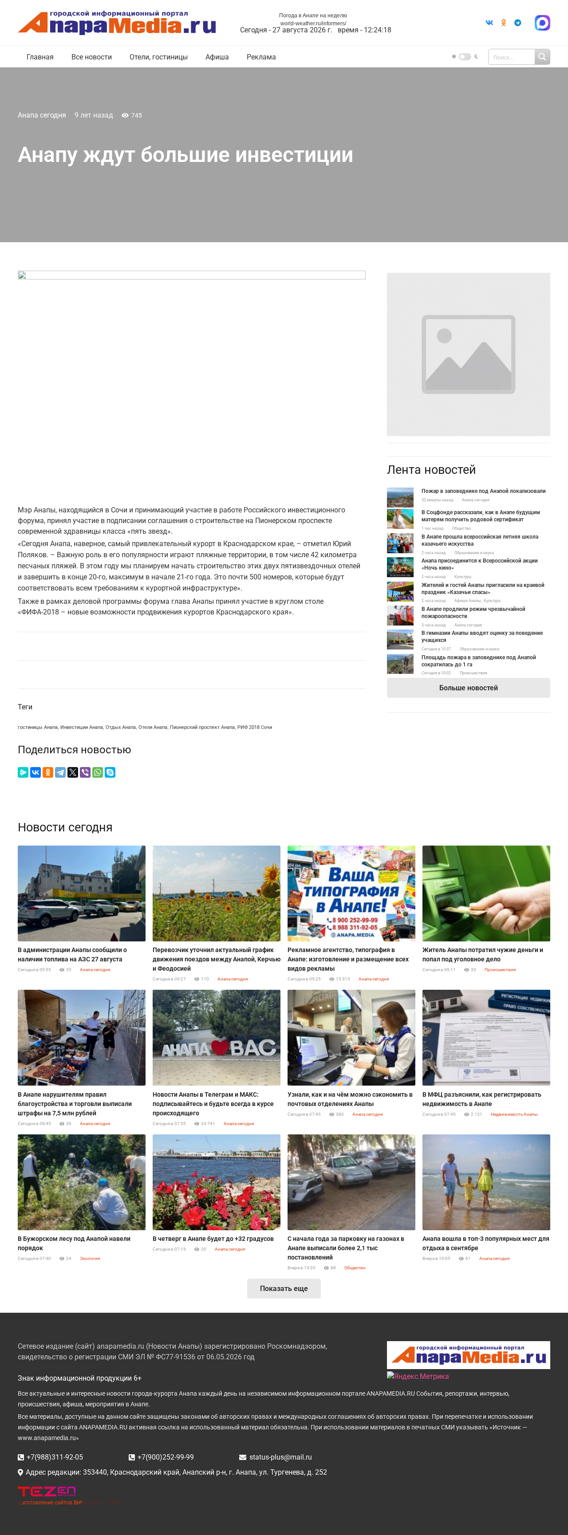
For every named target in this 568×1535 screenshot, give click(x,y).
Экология (90, 1258)
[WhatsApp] (97, 772)
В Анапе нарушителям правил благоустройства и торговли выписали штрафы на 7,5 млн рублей (75, 1104)
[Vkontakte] (489, 23)
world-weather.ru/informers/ (313, 23)
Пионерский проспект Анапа (202, 727)
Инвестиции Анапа (81, 727)
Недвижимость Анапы (514, 1114)
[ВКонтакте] (35, 772)
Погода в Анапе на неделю (313, 15)
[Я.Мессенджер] (23, 772)
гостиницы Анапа (38, 727)
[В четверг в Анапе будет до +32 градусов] (216, 1182)
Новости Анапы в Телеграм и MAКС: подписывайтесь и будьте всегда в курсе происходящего (213, 1104)
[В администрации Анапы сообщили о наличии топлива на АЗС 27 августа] (82, 893)
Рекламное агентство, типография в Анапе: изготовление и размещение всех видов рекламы (348, 959)
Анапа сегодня (42, 115)
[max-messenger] (542, 23)
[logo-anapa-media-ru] (117, 23)
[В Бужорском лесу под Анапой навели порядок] (82, 1182)
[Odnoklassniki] (504, 23)
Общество (461, 528)
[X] (72, 772)
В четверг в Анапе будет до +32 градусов (213, 1238)
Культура (462, 577)
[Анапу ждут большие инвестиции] (468, 278)
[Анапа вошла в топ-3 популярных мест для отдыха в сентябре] (486, 1182)
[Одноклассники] (48, 772)
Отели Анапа (152, 727)
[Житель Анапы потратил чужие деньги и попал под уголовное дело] (486, 893)
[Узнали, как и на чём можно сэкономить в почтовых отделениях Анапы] (351, 1038)
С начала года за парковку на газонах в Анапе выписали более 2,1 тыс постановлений (346, 1248)
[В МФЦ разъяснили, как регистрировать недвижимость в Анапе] (486, 1038)
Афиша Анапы (467, 600)
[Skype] (110, 772)
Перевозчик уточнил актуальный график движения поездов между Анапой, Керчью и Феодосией (216, 959)
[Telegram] (518, 23)
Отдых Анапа (121, 727)
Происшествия (473, 673)
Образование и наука (474, 553)
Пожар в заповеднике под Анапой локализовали (484, 491)
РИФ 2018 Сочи (254, 727)
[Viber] (85, 772)
